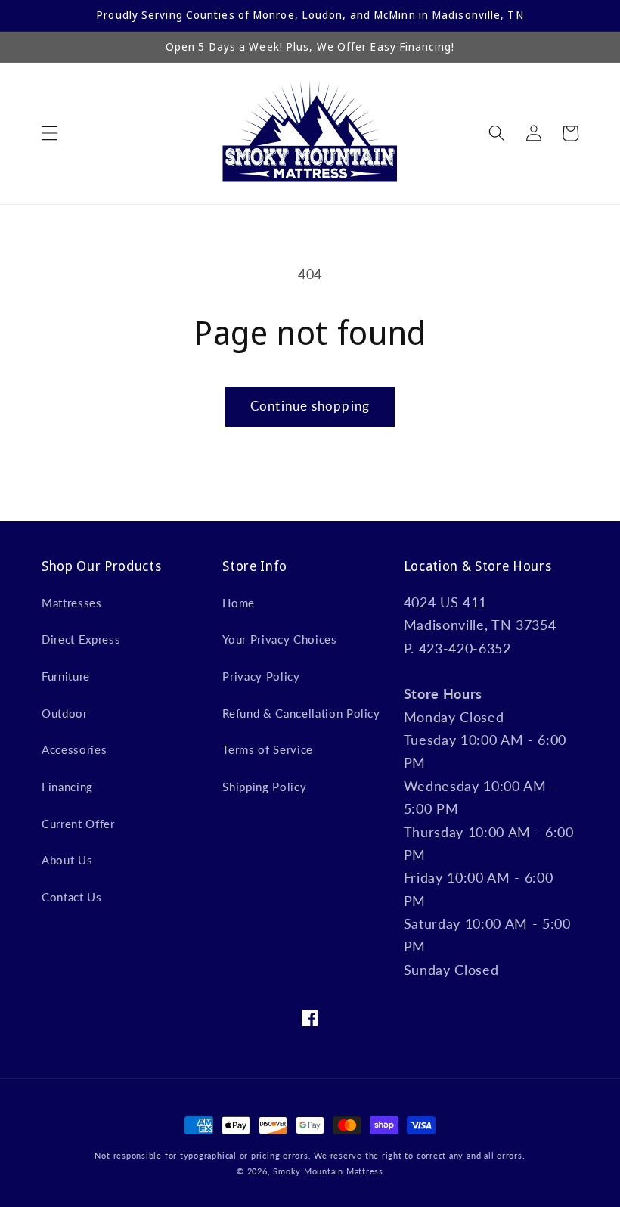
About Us (67, 860)
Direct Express (81, 639)
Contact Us (72, 897)
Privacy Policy (260, 676)
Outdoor (65, 713)
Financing (67, 786)
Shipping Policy (264, 786)
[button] (50, 133)
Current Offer (78, 823)
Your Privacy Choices (279, 639)
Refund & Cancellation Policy (301, 713)
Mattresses (72, 603)
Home (238, 603)
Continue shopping (310, 406)
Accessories (74, 749)
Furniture (66, 676)
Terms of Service (267, 749)
